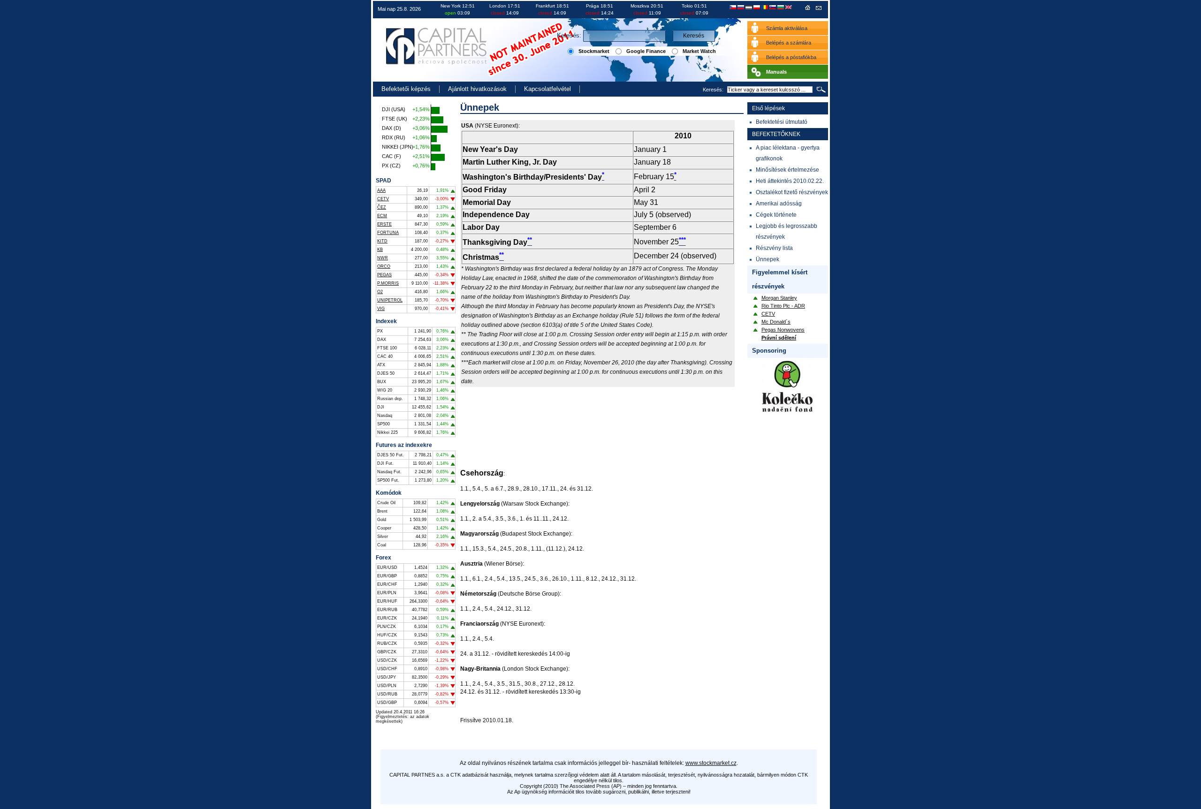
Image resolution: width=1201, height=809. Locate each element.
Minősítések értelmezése (787, 169)
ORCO (383, 266)
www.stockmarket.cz (711, 763)
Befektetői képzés (406, 88)
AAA (381, 190)
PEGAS (384, 274)
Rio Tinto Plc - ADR (783, 306)
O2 (380, 291)
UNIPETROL (390, 300)
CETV (383, 199)
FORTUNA (388, 232)
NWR (382, 258)
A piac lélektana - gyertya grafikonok (788, 153)
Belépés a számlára (788, 42)
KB (380, 249)
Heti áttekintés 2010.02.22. (790, 181)
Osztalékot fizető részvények (792, 192)
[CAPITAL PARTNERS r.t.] (808, 9)
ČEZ (381, 207)
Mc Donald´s (776, 322)
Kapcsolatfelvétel (547, 88)
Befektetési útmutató (781, 122)
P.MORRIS (388, 283)
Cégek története (776, 215)
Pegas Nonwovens (783, 330)
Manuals (776, 72)
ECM (382, 215)
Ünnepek (767, 259)
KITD (382, 241)
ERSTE (384, 224)
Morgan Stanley (779, 298)
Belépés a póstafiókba (791, 57)
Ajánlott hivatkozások (477, 88)
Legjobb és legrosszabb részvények (786, 231)
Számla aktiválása (786, 28)
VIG (381, 308)
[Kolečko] (788, 414)
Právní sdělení (778, 337)
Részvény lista (774, 248)
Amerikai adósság (779, 203)
